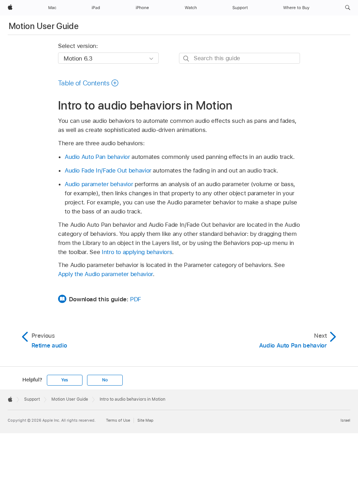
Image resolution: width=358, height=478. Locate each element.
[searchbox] (239, 58)
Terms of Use (118, 420)
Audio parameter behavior (99, 184)
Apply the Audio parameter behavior (105, 273)
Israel (345, 420)
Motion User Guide (44, 26)
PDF (135, 299)
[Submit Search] (186, 58)
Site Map (145, 420)
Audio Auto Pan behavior (97, 156)
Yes (64, 380)
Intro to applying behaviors (137, 251)
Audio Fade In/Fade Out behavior (108, 170)
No (105, 380)
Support (32, 399)
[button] (347, 7)
